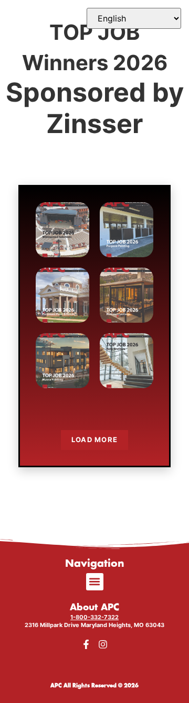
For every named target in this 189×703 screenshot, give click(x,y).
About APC (94, 607)
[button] (94, 581)
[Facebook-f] (86, 644)
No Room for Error (127, 359)
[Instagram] (103, 644)
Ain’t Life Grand (62, 228)
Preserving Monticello (62, 293)
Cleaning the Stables (126, 228)
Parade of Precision (63, 359)
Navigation (94, 564)
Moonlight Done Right (126, 293)
